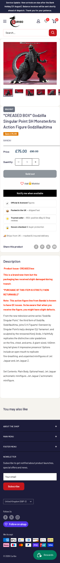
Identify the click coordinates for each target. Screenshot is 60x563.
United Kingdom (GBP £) (15, 501)
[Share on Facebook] (36, 246)
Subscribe (14, 486)
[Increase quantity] (35, 162)
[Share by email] (54, 246)
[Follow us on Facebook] (5, 517)
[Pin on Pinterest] (42, 246)
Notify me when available (30, 193)
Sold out (30, 173)
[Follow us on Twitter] (11, 517)
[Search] (53, 32)
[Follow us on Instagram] (17, 517)
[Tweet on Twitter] (48, 246)
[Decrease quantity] (18, 162)
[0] (54, 21)
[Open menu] (4, 21)
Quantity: (8, 162)
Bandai (7, 140)
